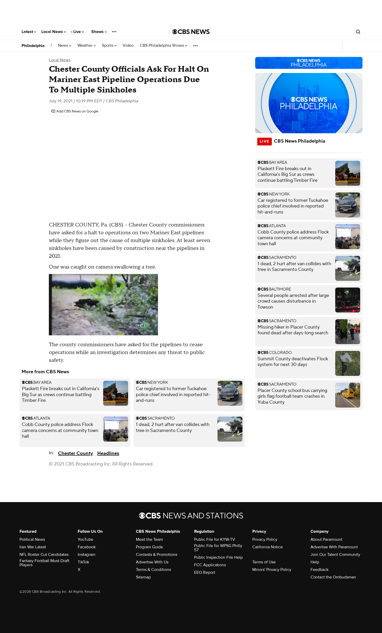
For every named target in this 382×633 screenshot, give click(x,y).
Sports (108, 45)
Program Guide (149, 547)
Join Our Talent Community (335, 554)
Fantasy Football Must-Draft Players (44, 563)
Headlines (108, 453)
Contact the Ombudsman (333, 577)
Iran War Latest (32, 547)
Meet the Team (149, 539)
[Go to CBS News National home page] (191, 31)
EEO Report (204, 572)
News (63, 45)
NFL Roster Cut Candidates (44, 554)
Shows (98, 32)
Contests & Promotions (156, 554)
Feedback (319, 570)
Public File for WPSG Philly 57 (218, 548)
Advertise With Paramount (334, 547)
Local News (52, 32)
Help (315, 562)
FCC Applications (210, 565)
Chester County (75, 453)
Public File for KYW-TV (214, 539)
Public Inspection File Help (218, 557)
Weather (85, 45)
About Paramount (326, 539)
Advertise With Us (152, 562)
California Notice (267, 547)
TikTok (83, 562)
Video (128, 45)
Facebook (87, 547)
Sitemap (143, 577)
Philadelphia (33, 45)
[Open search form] (358, 31)
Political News (32, 539)
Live (77, 31)
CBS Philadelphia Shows (162, 45)
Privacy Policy (264, 539)
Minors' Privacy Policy (271, 570)
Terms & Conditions (153, 570)
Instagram (86, 554)
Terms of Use (264, 562)
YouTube (85, 539)
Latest (28, 32)
